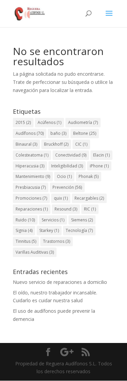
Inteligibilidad (67, 166)
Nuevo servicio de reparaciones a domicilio (60, 282)
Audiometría (83, 122)
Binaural (26, 144)
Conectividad (70, 155)
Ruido (25, 220)
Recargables (89, 198)
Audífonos (30, 133)
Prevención (67, 187)
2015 (23, 122)
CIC (81, 144)
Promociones (31, 198)
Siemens (82, 220)
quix (61, 198)
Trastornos (56, 241)
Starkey (49, 230)
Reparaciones (32, 209)
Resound (66, 209)
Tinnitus (26, 241)
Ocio (64, 176)
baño (58, 133)
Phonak (89, 176)
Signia (24, 230)
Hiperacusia (30, 166)
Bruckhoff (56, 144)
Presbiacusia (31, 187)
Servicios (53, 220)
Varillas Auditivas (35, 252)
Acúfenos (49, 122)
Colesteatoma (32, 155)
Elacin (101, 155)
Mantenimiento (33, 176)
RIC (90, 209)
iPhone (99, 166)
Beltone (84, 133)
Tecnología (79, 230)
